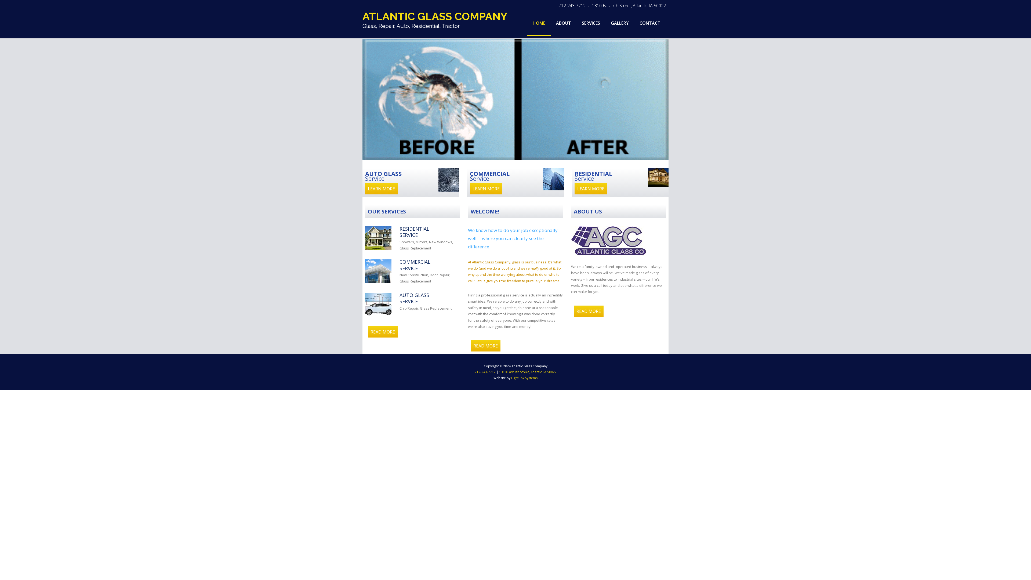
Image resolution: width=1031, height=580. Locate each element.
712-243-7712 (572, 6)
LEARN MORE (381, 189)
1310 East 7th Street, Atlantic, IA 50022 (629, 6)
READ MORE (383, 332)
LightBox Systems (524, 378)
